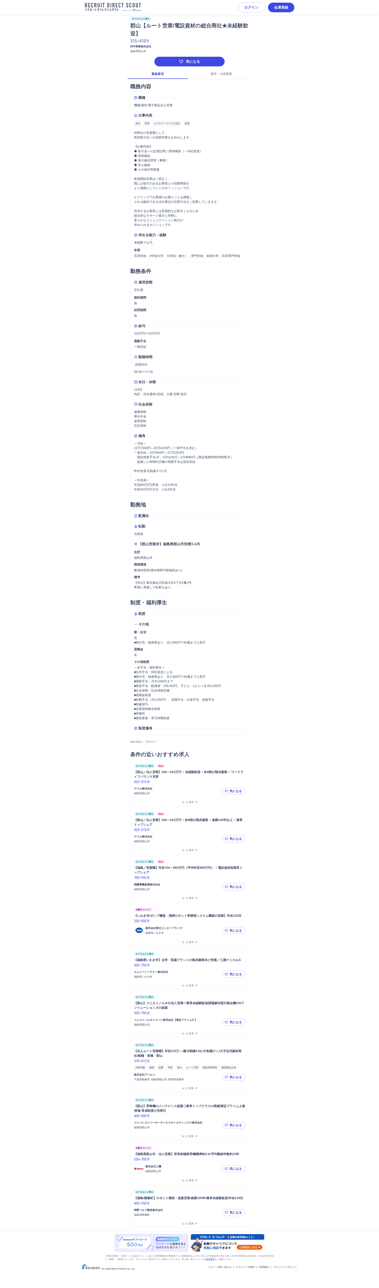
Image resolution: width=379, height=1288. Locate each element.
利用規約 (264, 1267)
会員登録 (281, 7)
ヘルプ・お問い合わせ (219, 1267)
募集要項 (158, 74)
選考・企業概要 (221, 74)
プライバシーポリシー (285, 1267)
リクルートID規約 (245, 1267)
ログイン (251, 7)
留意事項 (210, 1259)
